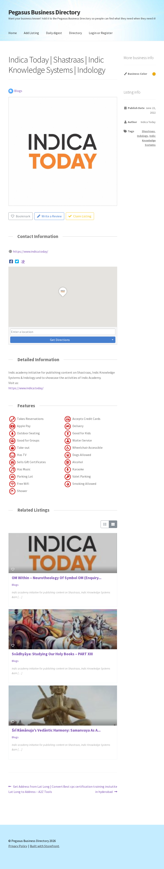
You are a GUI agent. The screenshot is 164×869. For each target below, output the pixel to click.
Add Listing (31, 33)
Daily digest (54, 33)
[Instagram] (23, 261)
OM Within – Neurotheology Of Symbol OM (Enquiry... (56, 577)
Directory (75, 33)
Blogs (15, 585)
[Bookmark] (13, 569)
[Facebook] (11, 261)
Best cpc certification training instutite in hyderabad (90, 789)
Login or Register (101, 33)
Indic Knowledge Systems (149, 140)
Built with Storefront (44, 846)
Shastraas (148, 131)
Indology (142, 136)
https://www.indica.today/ (30, 251)
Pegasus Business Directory (44, 12)
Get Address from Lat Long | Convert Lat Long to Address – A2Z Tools (35, 789)
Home (12, 33)
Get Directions (60, 340)
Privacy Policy (17, 846)
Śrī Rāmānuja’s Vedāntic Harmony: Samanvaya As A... (56, 730)
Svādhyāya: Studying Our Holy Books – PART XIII (52, 653)
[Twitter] (17, 261)
